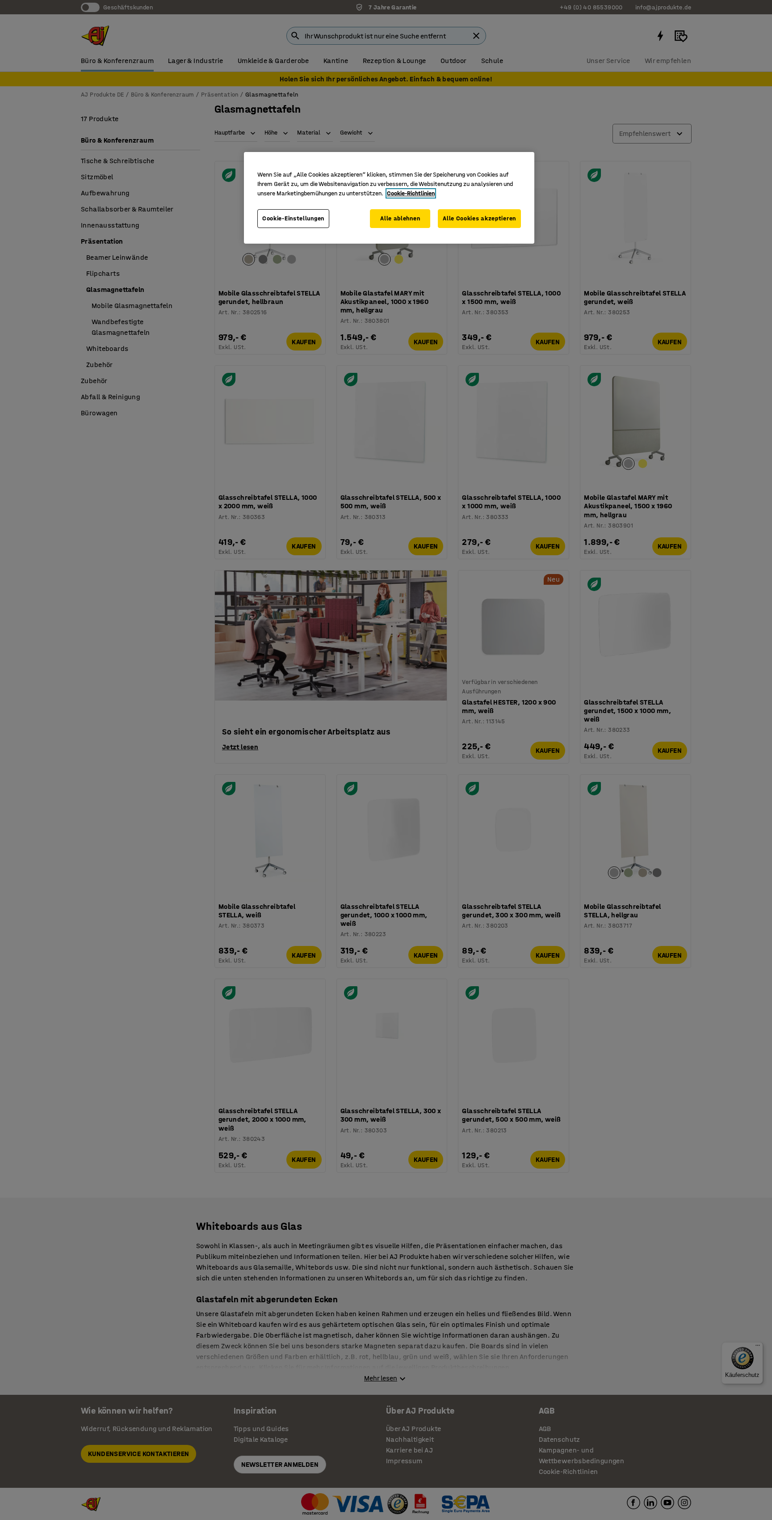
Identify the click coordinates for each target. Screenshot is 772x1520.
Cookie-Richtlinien (411, 193)
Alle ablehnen (400, 218)
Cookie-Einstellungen (293, 218)
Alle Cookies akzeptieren (479, 218)
